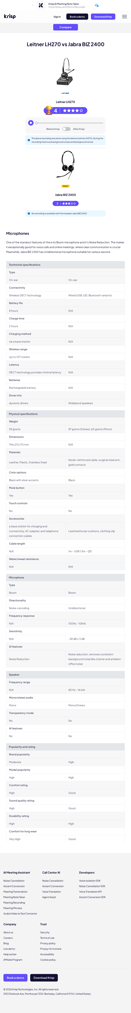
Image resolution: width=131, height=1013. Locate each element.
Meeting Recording (14, 902)
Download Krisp (103, 16)
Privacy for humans (50, 948)
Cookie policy (48, 959)
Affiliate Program (12, 959)
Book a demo (77, 16)
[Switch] (66, 129)
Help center (10, 954)
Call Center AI (51, 872)
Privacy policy (48, 943)
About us (8, 932)
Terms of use (47, 937)
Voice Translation (51, 891)
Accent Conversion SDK (92, 897)
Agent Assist (49, 897)
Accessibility (47, 954)
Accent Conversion (14, 886)
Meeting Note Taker (14, 897)
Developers (86, 872)
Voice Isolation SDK (89, 880)
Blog (6, 943)
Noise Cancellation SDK (92, 886)
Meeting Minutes (12, 907)
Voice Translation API (90, 891)
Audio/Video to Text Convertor (20, 913)
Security (45, 932)
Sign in (57, 16)
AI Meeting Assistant (16, 872)
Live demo (9, 948)
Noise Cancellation (13, 880)
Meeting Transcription (15, 891)
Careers (8, 937)
